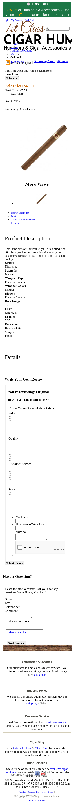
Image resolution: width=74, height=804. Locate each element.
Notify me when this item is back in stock (28, 70)
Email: (9, 603)
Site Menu (17, 61)
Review (20, 531)
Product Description (20, 213)
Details (14, 216)
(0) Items (62, 61)
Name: (9, 599)
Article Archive (22, 748)
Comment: (12, 611)
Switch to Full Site (37, 800)
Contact (22, 792)
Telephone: (12, 607)
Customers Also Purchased (23, 219)
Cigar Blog (41, 748)
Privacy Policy (47, 792)
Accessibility (33, 792)
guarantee (40, 674)
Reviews (15, 223)
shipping (31, 703)
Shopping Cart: (44, 61)
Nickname (22, 517)
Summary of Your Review (31, 524)
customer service (56, 722)
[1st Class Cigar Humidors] (21, 39)
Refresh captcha (16, 632)
